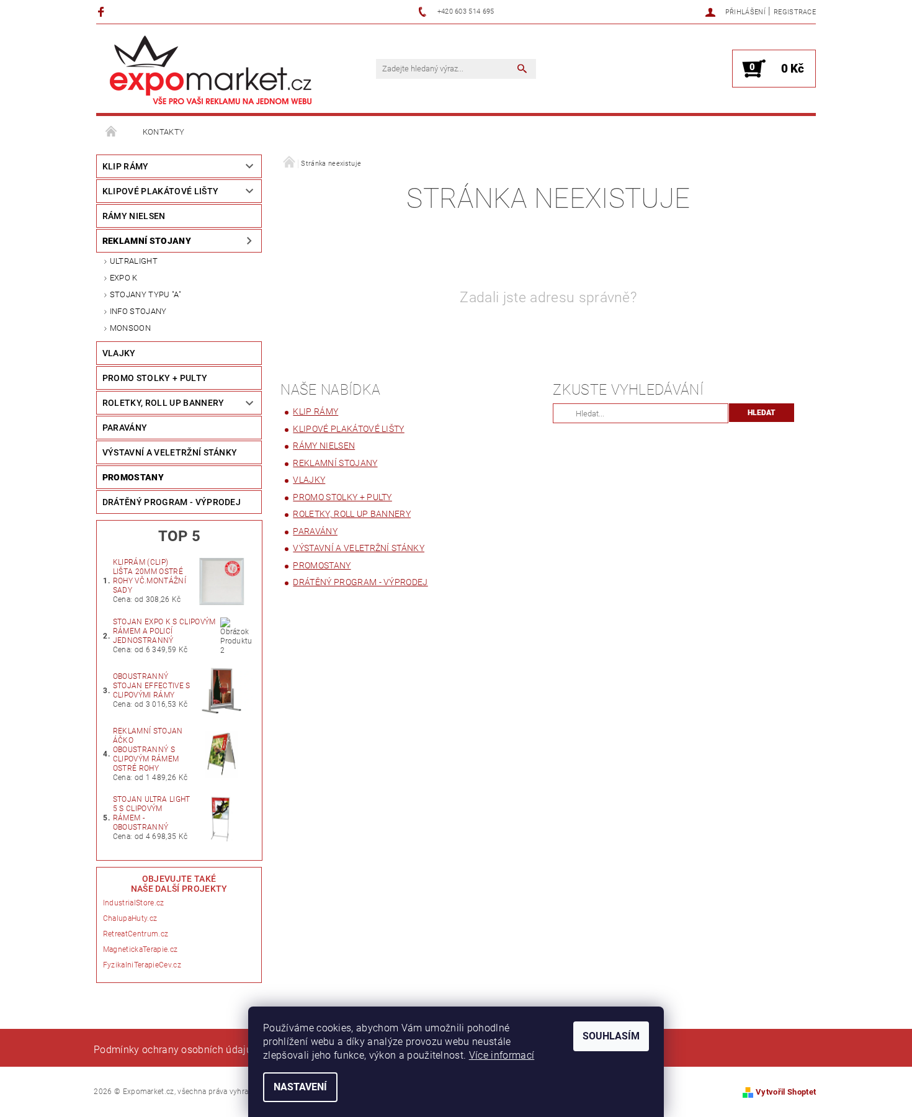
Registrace (795, 12)
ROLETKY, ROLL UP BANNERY (163, 403)
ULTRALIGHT (134, 261)
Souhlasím (611, 1036)
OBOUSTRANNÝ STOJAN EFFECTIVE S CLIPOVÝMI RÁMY (151, 685)
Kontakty (164, 132)
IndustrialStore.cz (133, 903)
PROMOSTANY (133, 477)
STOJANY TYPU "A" (145, 294)
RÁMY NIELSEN (134, 216)
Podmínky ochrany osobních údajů (173, 1050)
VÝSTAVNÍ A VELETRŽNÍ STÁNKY (170, 452)
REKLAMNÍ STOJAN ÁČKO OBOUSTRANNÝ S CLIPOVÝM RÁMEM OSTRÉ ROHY (148, 750)
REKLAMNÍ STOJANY (146, 241)
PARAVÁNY (125, 428)
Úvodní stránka (111, 132)
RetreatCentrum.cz (135, 934)
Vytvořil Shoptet (786, 1092)
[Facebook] (102, 11)
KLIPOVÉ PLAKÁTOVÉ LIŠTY (160, 191)
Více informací (501, 1055)
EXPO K (124, 277)
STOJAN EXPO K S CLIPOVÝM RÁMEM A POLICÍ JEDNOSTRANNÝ (164, 631)
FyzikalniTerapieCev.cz (142, 965)
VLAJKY (119, 353)
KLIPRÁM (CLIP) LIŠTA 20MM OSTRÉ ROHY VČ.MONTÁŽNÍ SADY (149, 576)
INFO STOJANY (138, 311)
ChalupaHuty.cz (130, 918)
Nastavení (300, 1087)
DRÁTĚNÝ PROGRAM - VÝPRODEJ (171, 502)
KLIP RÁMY (125, 166)
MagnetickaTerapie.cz (140, 949)
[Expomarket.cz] (211, 69)
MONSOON (130, 328)
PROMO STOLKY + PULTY (154, 378)
